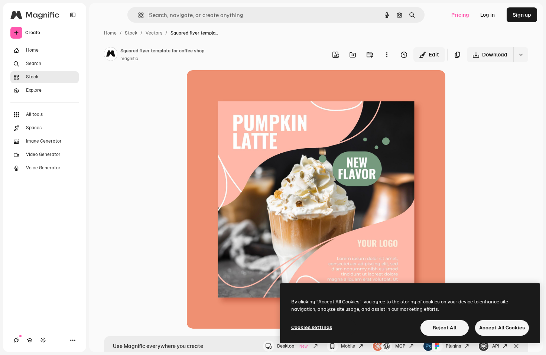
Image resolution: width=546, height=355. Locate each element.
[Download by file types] (520, 54)
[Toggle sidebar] (73, 15)
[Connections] (16, 340)
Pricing (460, 15)
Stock (131, 33)
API (495, 346)
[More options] (386, 54)
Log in (487, 15)
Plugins (453, 346)
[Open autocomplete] (138, 15)
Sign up (522, 15)
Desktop (292, 346)
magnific (129, 59)
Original (234, 84)
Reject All (444, 328)
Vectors (154, 33)
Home (110, 33)
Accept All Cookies (502, 328)
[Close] (516, 346)
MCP (400, 346)
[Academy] (30, 340)
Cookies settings (311, 327)
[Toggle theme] (43, 340)
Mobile (348, 346)
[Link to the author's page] (110, 55)
